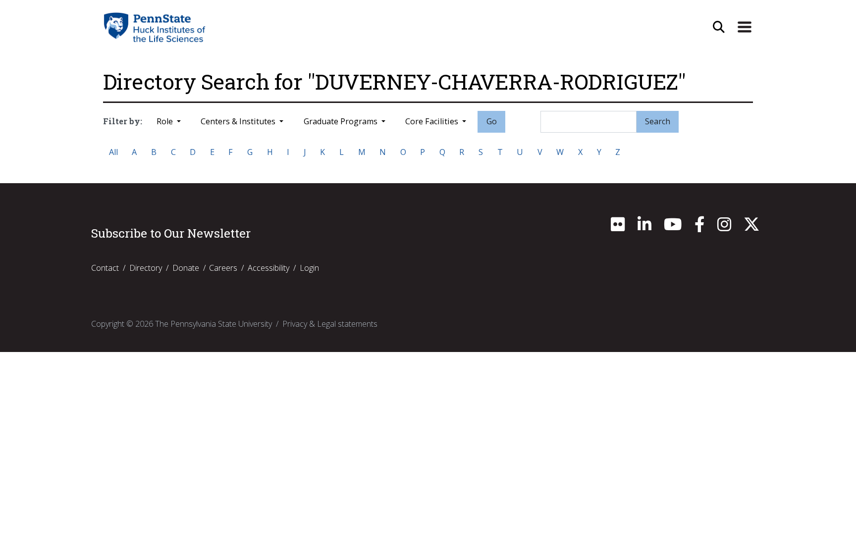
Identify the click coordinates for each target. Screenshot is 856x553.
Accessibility (268, 267)
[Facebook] (699, 227)
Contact (105, 267)
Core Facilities (432, 121)
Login (309, 267)
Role (166, 121)
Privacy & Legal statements (329, 323)
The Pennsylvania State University (213, 323)
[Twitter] (751, 227)
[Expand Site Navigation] (744, 27)
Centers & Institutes (239, 121)
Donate (185, 267)
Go (491, 121)
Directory (145, 267)
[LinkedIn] (644, 227)
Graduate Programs (341, 121)
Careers (223, 267)
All (113, 152)
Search (657, 121)
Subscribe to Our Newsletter (171, 233)
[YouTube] (673, 227)
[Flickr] (618, 227)
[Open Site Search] (718, 27)
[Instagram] (724, 227)
